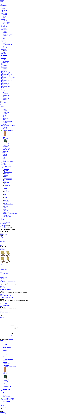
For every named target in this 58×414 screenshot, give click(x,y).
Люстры (2, 41)
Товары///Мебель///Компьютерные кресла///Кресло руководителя (8, 77)
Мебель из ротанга (3, 53)
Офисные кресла (5, 36)
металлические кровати (4, 54)
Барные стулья (4, 160)
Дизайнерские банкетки (5, 15)
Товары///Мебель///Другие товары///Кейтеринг (6, 73)
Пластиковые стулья (6, 98)
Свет (3, 192)
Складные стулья (5, 351)
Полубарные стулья (6, 50)
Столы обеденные (6, 187)
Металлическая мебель (5, 195)
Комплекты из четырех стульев (7, 33)
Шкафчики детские (6, 206)
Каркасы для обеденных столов (6, 151)
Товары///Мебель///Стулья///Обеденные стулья (6, 84)
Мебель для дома (3, 48)
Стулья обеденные (5, 51)
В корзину (1, 233)
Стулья (3, 96)
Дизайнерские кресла (3, 18)
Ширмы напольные (5, 126)
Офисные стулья (6, 97)
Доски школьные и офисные (6, 112)
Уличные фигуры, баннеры (6, 23)
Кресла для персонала (5, 38)
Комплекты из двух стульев (7, 185)
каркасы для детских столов (6, 149)
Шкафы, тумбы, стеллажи (6, 61)
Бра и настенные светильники (4, 10)
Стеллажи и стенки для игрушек (6, 45)
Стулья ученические (3, 70)
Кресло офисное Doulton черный (4, 227)
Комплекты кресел (5, 31)
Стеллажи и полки (5, 90)
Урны (2, 89)
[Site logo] (4, 5)
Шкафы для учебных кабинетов (6, 111)
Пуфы (8, 143)
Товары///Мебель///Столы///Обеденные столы (6, 80)
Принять (6, 413)
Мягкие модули (3, 57)
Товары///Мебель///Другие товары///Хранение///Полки (7, 75)
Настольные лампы (3, 58)
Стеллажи (4, 163)
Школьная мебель (5, 168)
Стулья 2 (4, 157)
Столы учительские (6, 173)
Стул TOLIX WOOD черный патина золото (6, 297)
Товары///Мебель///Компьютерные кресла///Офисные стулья (8, 78)
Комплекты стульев (5, 32)
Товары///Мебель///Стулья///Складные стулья (6, 86)
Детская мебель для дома (4, 13)
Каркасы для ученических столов (6, 150)
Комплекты (2, 30)
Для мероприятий (3, 19)
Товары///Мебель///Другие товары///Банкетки (6, 72)
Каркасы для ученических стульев (8, 178)
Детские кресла (4, 147)
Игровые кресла (3, 25)
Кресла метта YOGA (3, 39)
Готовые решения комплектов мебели (5, 12)
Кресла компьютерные (4, 37)
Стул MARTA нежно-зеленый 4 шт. (5, 265)
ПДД (3, 56)
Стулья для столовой (5, 69)
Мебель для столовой (5, 180)
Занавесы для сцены (5, 20)
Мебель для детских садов (6, 201)
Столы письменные (5, 14)
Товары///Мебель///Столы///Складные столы (6, 81)
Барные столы (4, 159)
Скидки (2, 64)
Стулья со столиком (5, 99)
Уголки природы (5, 122)
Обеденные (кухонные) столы (7, 95)
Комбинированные (5, 113)
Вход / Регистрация (3, 407)
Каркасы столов (4, 27)
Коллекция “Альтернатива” (6, 138)
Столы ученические (6, 169)
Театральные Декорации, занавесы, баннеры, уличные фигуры (10, 213)
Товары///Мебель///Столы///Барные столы (6, 79)
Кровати (4, 43)
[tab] (29, 236)
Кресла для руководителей (6, 145)
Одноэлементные (6, 170)
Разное (2, 63)
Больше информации (2, 413)
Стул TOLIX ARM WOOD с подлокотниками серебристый (8, 281)
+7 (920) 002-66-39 (2, 0)
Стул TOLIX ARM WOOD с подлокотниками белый (7, 273)
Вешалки (2, 11)
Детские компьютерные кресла (6, 35)
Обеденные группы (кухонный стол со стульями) (8, 34)
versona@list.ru (1, 1)
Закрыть (1, 410)
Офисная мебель (3, 59)
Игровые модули (5, 128)
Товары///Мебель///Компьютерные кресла (6, 76)
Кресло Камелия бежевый (3, 225)
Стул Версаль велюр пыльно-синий (5, 312)
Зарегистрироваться (2, 412)
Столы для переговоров (5, 60)
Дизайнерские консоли (6, 93)
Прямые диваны (4, 17)
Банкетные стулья (3, 9)
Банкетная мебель (3, 8)
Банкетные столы (5, 154)
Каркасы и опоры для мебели (4, 26)
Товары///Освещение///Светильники (5, 87)
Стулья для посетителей (4, 67)
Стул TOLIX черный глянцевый (4, 305)
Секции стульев (4, 115)
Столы (3, 46)
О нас (11, 336)
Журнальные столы (3, 24)
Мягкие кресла (4, 16)
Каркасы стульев (5, 28)
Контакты (12, 338)
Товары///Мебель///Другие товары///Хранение (6, 74)
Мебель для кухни (3, 49)
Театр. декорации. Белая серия (6, 22)
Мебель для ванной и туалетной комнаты (7, 44)
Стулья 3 (5, 186)
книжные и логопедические (4, 29)
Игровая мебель (4, 42)
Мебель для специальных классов (8, 172)
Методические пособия (4, 55)
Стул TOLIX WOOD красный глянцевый (6, 289)
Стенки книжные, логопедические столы (7, 123)
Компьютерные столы (5, 110)
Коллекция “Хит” (5, 373)
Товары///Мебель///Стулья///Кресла (5, 83)
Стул (1, 66)
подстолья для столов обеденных (5, 62)
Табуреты (4, 52)
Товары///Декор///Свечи (4, 71)
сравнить (2, 406)
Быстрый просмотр (2, 270)
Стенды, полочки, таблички (6, 21)
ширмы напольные (5, 47)
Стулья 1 (4, 156)
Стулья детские (4, 119)
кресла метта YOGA (3, 40)
